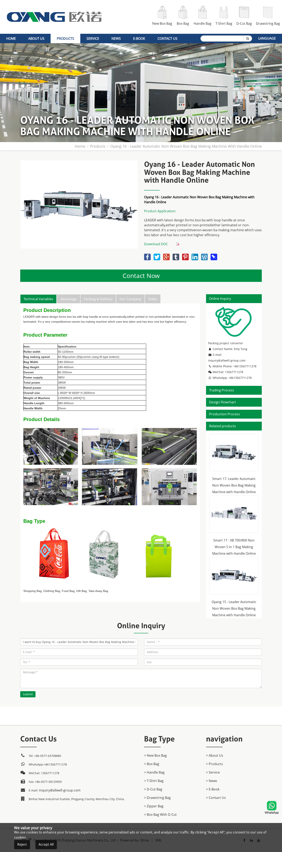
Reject (22, 844)
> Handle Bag (154, 772)
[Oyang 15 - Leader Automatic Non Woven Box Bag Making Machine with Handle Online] (234, 575)
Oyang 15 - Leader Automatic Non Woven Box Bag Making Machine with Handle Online (234, 608)
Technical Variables (38, 299)
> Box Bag (151, 764)
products (65, 38)
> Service (213, 772)
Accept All (46, 844)
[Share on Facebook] (148, 256)
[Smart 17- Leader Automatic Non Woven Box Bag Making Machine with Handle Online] (234, 452)
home (11, 38)
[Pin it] (186, 256)
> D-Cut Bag (153, 789)
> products (214, 764)
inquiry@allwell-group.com (226, 360)
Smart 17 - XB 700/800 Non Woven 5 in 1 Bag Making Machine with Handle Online (234, 547)
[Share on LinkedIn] (195, 256)
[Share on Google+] (167, 256)
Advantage (68, 299)
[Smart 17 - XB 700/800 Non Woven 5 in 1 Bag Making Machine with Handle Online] (234, 514)
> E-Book (212, 789)
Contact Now (141, 275)
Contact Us (167, 38)
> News (211, 780)
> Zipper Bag (154, 806)
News (116, 38)
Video (152, 299)
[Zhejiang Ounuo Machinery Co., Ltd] (54, 2)
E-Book (139, 38)
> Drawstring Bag (157, 797)
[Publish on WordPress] (205, 256)
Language (267, 38)
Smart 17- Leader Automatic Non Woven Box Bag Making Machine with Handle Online (234, 485)
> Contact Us (216, 797)
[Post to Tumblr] (176, 256)
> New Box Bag (155, 755)
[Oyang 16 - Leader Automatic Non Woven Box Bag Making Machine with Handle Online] (79, 163)
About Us (36, 38)
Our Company (130, 299)
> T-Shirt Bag (154, 780)
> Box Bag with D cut (160, 814)
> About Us (214, 755)
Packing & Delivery (98, 299)
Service (92, 38)
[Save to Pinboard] (214, 256)
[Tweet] (157, 256)
